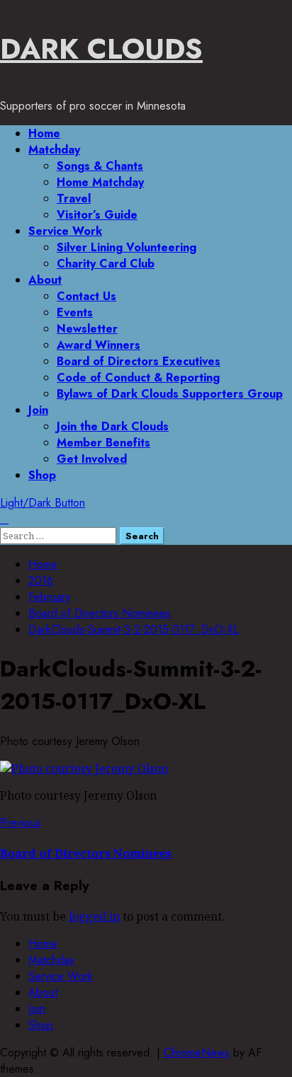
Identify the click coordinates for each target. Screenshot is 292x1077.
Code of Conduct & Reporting (138, 377)
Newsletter (87, 329)
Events (75, 312)
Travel (74, 198)
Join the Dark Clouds (113, 426)
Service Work (65, 231)
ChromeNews (197, 1052)
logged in (94, 916)
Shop (42, 475)
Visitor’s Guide (97, 215)
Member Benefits (103, 442)
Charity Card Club (106, 263)
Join (38, 410)
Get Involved (92, 459)
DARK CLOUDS (101, 48)
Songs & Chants (100, 166)
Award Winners (98, 345)
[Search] (4, 519)
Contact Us (86, 296)
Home (44, 133)
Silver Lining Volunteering (126, 247)
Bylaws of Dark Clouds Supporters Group (170, 394)
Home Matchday (100, 182)
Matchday (54, 150)
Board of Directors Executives (138, 361)
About (45, 280)
